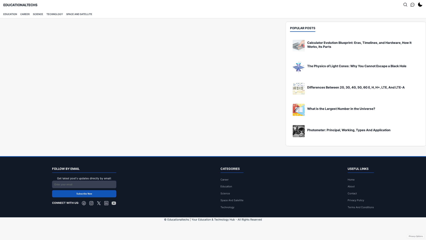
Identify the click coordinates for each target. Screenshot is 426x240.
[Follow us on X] (98, 204)
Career (25, 14)
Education (10, 14)
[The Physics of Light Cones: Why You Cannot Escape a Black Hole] (299, 72)
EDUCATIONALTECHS (20, 5)
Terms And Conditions (361, 207)
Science (38, 14)
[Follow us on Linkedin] (106, 204)
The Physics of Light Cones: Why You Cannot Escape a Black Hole (356, 66)
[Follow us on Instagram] (91, 204)
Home (351, 179)
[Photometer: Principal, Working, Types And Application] (299, 136)
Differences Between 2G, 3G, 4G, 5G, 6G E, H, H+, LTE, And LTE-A (356, 87)
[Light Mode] (420, 5)
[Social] (412, 5)
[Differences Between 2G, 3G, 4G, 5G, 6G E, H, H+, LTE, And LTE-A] (299, 93)
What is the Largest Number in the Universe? (341, 109)
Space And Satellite (79, 14)
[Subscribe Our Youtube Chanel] (113, 204)
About (351, 186)
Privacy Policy (356, 200)
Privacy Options (416, 236)
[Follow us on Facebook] (83, 204)
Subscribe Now (84, 193)
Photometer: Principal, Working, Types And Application (349, 130)
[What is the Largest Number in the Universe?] (299, 114)
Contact (352, 193)
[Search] (405, 5)
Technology (54, 14)
